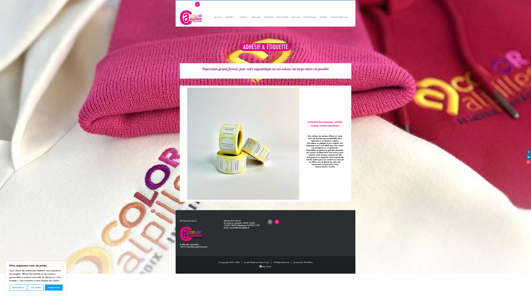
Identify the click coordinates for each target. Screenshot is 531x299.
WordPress (308, 262)
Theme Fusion (263, 262)
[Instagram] (276, 221)
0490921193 (253, 225)
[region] (36, 277)
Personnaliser (18, 287)
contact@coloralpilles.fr (239, 227)
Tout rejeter (36, 287)
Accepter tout (54, 287)
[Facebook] (270, 221)
